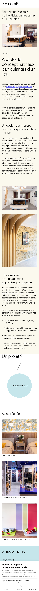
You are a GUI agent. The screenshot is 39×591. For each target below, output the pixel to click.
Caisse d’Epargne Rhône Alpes (19, 86)
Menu (36, 4)
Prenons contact (19, 385)
